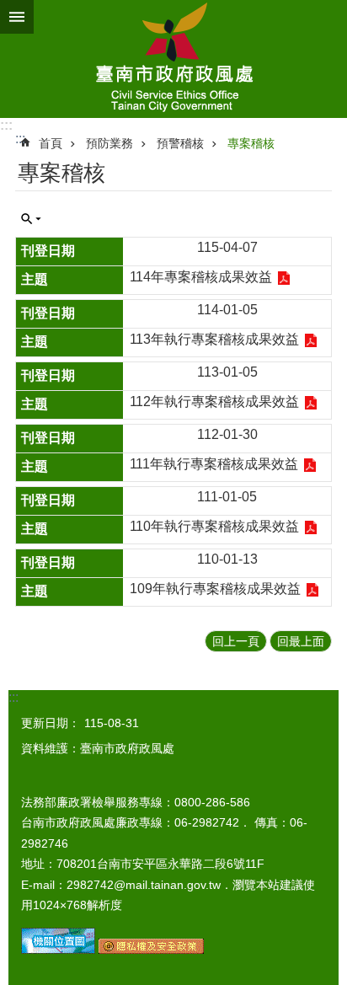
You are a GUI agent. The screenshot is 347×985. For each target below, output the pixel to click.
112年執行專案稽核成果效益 (214, 401)
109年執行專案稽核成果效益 (215, 588)
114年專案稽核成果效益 (201, 277)
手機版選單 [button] (17, 17)
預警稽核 (180, 143)
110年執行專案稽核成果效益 (214, 526)
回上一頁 (235, 641)
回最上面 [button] (300, 641)
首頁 (50, 143)
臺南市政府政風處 (173, 59)
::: (6, 125)
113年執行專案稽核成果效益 (214, 339)
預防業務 (109, 143)
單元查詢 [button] (31, 219)
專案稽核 (251, 143)
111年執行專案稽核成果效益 (214, 464)
